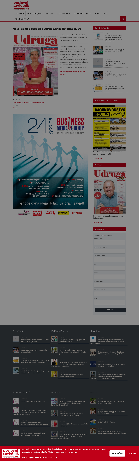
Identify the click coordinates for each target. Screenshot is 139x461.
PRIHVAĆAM (117, 453)
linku (75, 452)
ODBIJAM (132, 453)
